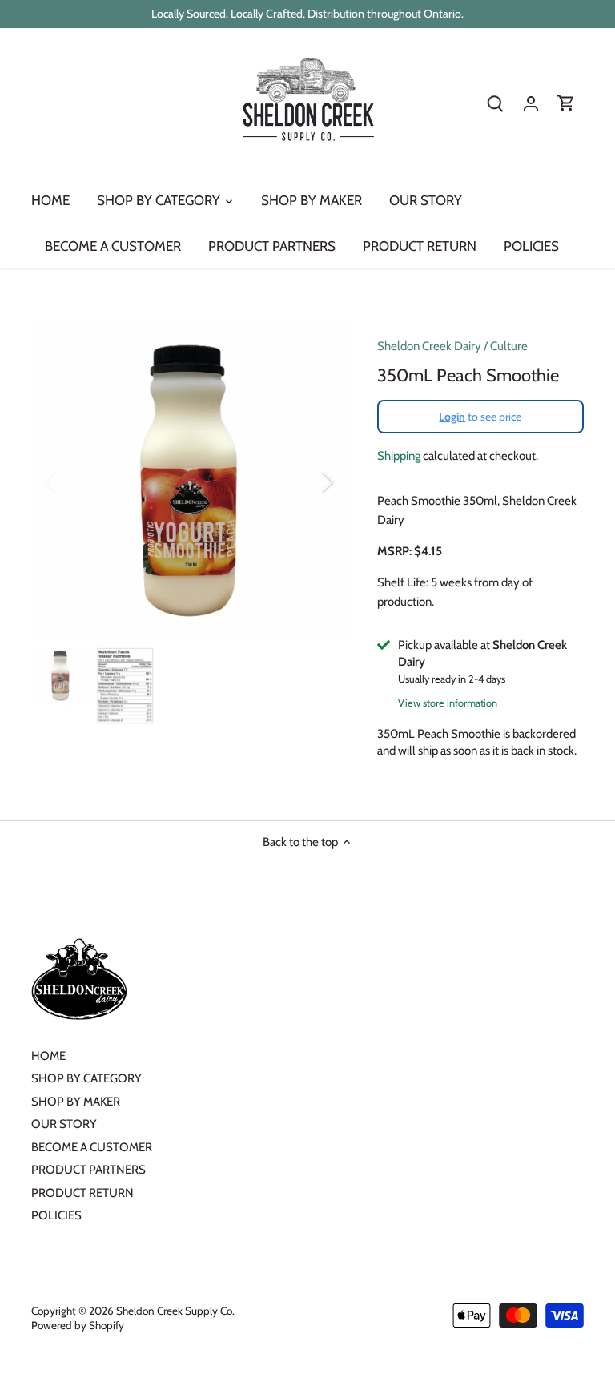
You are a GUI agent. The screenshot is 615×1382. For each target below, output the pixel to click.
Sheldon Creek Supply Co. (175, 1310)
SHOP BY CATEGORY (86, 1078)
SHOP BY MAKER (75, 1101)
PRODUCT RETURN (82, 1193)
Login (452, 416)
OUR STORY (64, 1124)
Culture (509, 346)
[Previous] (71, 481)
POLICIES (56, 1215)
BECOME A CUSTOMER (91, 1147)
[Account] (531, 104)
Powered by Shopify (77, 1325)
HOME (48, 1056)
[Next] (307, 481)
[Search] (495, 104)
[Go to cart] (566, 104)
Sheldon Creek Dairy (429, 346)
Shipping (398, 456)
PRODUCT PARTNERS (88, 1169)
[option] (189, 481)
